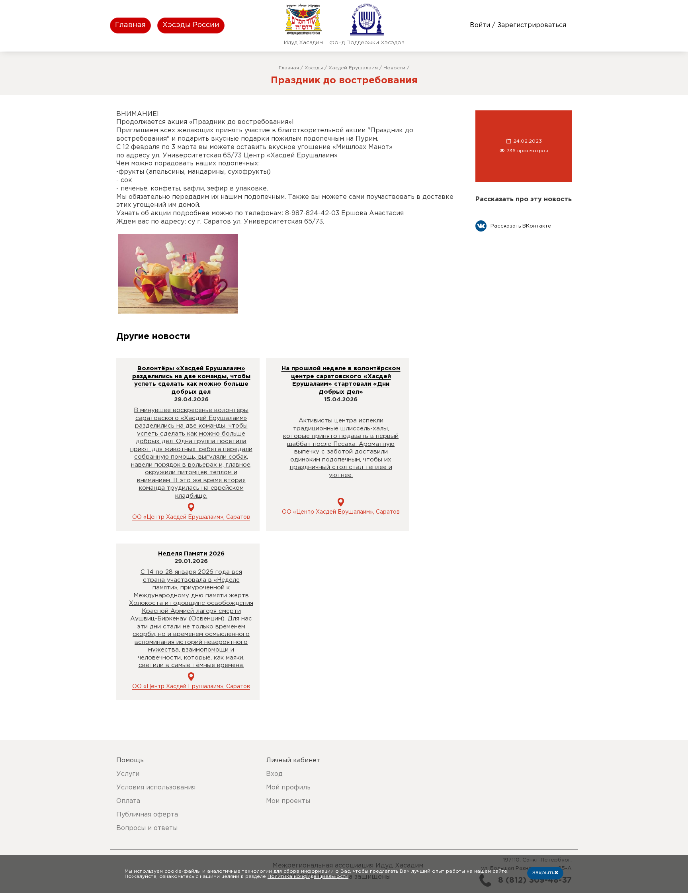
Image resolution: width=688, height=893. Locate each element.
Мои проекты (288, 801)
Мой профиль (288, 788)
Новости (394, 68)
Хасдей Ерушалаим (353, 68)
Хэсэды (314, 68)
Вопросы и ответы (147, 828)
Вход (274, 774)
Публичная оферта (147, 815)
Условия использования (155, 788)
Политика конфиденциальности (308, 876)
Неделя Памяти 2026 (191, 553)
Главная (130, 25)
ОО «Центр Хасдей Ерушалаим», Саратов (191, 517)
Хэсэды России (190, 25)
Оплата (128, 801)
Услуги (127, 774)
